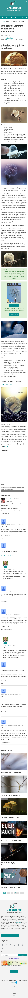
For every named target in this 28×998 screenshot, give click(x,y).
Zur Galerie (3, 21)
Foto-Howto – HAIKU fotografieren (10, 795)
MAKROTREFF (14, 8)
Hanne (2, 489)
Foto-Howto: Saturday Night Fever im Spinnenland (11, 864)
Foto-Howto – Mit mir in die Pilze (10, 818)
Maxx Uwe (11, 498)
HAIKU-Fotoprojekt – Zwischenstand (11, 772)
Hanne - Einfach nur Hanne (7, 384)
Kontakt (15, 935)
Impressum (14, 988)
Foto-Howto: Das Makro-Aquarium (10, 887)
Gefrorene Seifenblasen (6, 487)
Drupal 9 (13, 982)
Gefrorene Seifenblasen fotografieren (9, 491)
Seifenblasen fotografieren (17, 487)
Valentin (8, 569)
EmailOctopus (16, 958)
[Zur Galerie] (14, 2)
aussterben (18, 922)
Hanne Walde (20, 491)
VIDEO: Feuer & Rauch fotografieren (11, 840)
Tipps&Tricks (9, 39)
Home (14, 986)
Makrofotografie (9, 38)
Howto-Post (8, 37)
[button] (14, 114)
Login (14, 995)
